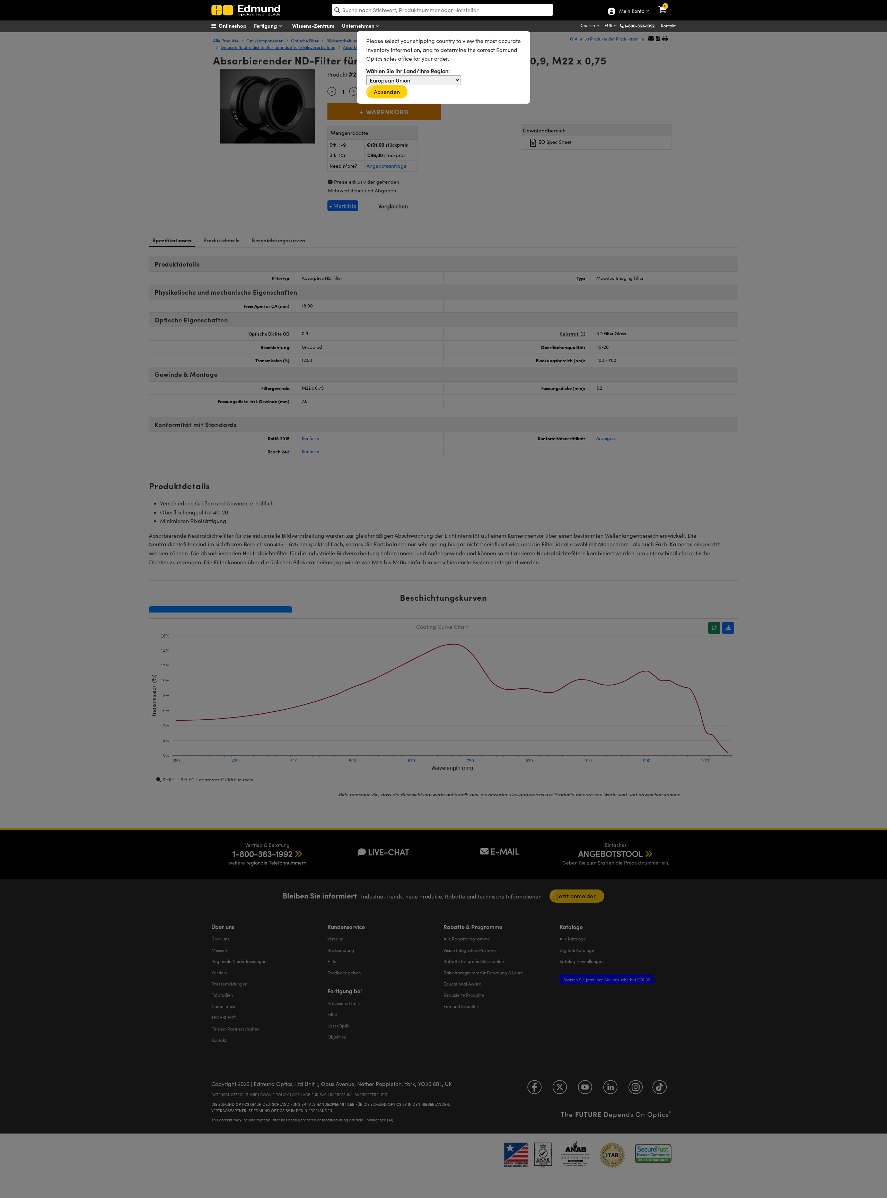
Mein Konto (631, 11)
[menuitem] (237, 25)
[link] (667, 5)
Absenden (387, 91)
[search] (442, 10)
